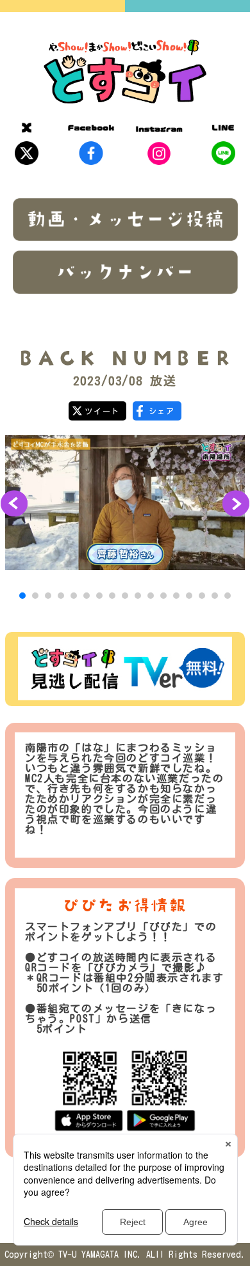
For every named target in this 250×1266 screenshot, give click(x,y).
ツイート (102, 411)
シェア (162, 411)
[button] (22, 595)
